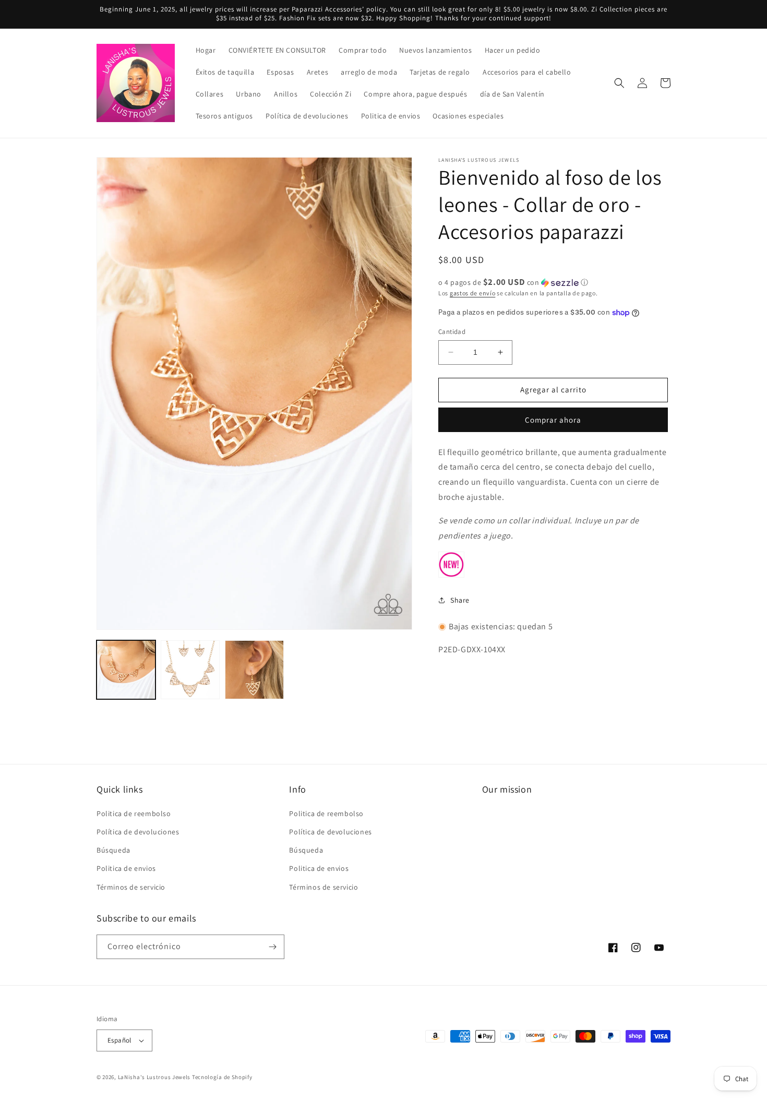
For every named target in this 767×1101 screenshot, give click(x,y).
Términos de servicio (131, 887)
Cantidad (451, 331)
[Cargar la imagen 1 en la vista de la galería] (126, 669)
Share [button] (460, 600)
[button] (619, 82)
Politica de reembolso (134, 813)
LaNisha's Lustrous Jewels (154, 1077)
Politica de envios (126, 868)
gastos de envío (473, 293)
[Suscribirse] (272, 947)
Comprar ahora (553, 420)
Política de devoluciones (138, 831)
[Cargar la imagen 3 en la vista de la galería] (254, 669)
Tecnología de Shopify (222, 1077)
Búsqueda (113, 850)
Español (119, 1040)
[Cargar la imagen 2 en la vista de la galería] (190, 669)
